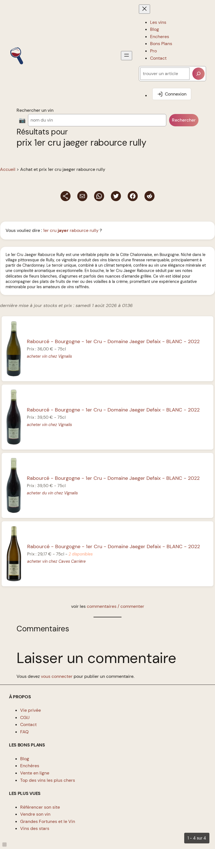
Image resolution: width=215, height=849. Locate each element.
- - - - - (113, 341)
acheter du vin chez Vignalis (52, 493)
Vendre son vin (35, 814)
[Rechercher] (198, 74)
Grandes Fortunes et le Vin (47, 821)
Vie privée (30, 710)
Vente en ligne (34, 773)
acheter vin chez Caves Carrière (56, 561)
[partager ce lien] (65, 196)
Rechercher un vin (35, 110)
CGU (25, 717)
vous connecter (57, 676)
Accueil (7, 169)
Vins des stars (34, 828)
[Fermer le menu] (144, 9)
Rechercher (184, 120)
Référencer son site (40, 807)
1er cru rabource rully (71, 230)
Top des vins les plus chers (47, 780)
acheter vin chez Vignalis (49, 356)
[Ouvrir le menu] (126, 55)
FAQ (24, 732)
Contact (28, 724)
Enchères (29, 766)
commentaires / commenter (115, 606)
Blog (24, 759)
